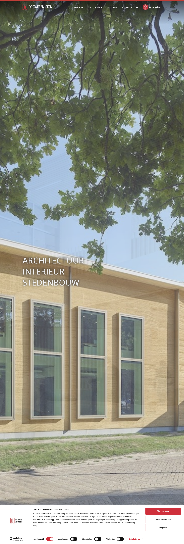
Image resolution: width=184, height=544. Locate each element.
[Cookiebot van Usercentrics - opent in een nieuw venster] (16, 539)
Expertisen (97, 7)
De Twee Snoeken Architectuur (37, 7)
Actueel (113, 7)
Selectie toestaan (163, 519)
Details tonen (134, 539)
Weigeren (163, 527)
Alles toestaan (163, 511)
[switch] (73, 539)
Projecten (79, 7)
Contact (127, 7)
